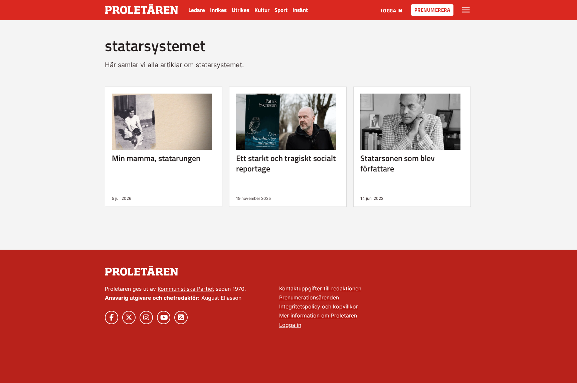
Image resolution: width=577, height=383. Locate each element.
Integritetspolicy (299, 306)
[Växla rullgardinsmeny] (466, 10)
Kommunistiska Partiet (186, 288)
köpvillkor (345, 306)
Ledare (196, 10)
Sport (280, 10)
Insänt (300, 10)
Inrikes (218, 10)
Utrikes (240, 10)
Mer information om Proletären (318, 315)
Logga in (391, 10)
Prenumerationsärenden (309, 297)
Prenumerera (432, 10)
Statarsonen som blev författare (397, 163)
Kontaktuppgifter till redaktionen (320, 288)
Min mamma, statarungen (156, 158)
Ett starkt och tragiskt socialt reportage (286, 163)
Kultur (261, 10)
